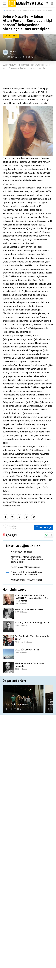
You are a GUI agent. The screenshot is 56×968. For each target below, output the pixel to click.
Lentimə (13, 528)
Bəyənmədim (51, 535)
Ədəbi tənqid (23, 10)
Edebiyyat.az (11, 10)
